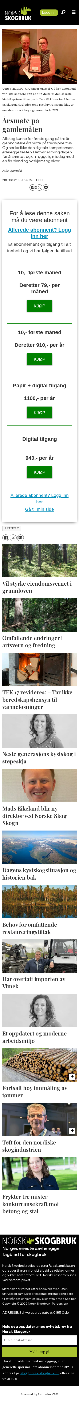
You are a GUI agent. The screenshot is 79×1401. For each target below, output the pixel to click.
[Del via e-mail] (46, 187)
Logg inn (48, 12)
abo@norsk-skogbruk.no (39, 1373)
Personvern (60, 1303)
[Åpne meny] (74, 12)
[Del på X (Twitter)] (39, 187)
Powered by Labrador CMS (40, 1394)
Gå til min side (39, 509)
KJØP (39, 305)
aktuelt (11, 528)
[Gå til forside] (18, 13)
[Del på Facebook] (32, 187)
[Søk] (63, 12)
